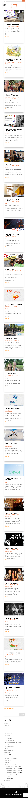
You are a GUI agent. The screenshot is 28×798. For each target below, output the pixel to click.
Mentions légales (15, 794)
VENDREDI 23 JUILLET (12, 513)
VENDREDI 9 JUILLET (12, 618)
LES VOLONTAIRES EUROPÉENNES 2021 (11, 95)
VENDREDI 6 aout (11, 444)
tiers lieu (6, 776)
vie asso (6, 780)
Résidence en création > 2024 (12, 766)
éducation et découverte (10, 758)
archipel (7, 731)
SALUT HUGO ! (10, 164)
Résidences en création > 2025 (13, 770)
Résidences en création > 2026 (13, 772)
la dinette (7, 760)
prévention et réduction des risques (13, 742)
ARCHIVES (17, 26)
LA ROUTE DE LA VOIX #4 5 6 (13, 304)
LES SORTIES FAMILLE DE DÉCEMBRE (13, 60)
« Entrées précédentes (9, 708)
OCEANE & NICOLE (11, 374)
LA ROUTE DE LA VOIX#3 (13, 409)
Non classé (6, 754)
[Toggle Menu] (14, 789)
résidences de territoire (10, 774)
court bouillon (7, 744)
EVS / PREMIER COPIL (12, 25)
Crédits (21, 794)
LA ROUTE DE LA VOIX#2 (13, 653)
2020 (6, 727)
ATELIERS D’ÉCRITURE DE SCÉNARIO (13, 199)
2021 (13, 26)
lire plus (7, 36)
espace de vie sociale (8, 750)
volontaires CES (12, 98)
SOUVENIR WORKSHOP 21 (13, 339)
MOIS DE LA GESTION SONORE (12, 234)
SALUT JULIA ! (9, 269)
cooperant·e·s (8, 778)
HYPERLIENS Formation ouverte (13, 479)
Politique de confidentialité (14, 796)
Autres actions (7, 735)
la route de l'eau (8, 733)
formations (6, 752)
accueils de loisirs (9, 746)
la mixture (7, 762)
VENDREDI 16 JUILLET (12, 583)
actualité (6, 723)
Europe (7, 98)
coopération (9, 738)
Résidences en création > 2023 (13, 768)
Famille (6, 748)
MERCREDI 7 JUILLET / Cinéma (12, 688)
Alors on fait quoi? (11, 548)
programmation (8, 308)
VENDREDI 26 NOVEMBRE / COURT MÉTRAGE (13, 130)
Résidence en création (10, 764)
